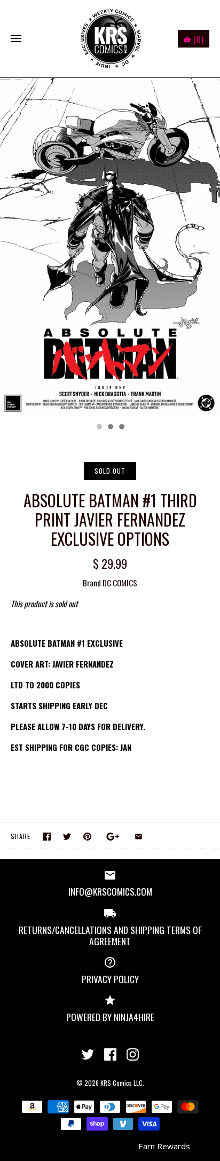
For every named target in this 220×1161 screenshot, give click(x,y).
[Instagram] (133, 1054)
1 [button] (98, 427)
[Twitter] (88, 1054)
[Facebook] (110, 1054)
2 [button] (110, 427)
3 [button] (121, 427)
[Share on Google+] (113, 837)
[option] (110, 247)
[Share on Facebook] (47, 837)
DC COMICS (120, 583)
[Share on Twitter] (67, 837)
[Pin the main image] (87, 837)
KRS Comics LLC (121, 1082)
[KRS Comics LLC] (110, 38)
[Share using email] (139, 837)
